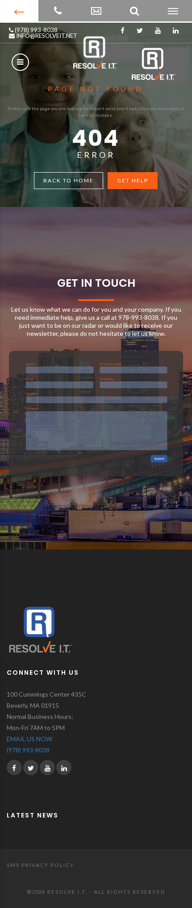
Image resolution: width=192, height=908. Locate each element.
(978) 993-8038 (35, 29)
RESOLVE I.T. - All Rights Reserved (106, 891)
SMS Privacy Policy (40, 865)
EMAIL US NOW (29, 739)
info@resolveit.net (46, 35)
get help (132, 180)
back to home (68, 180)
